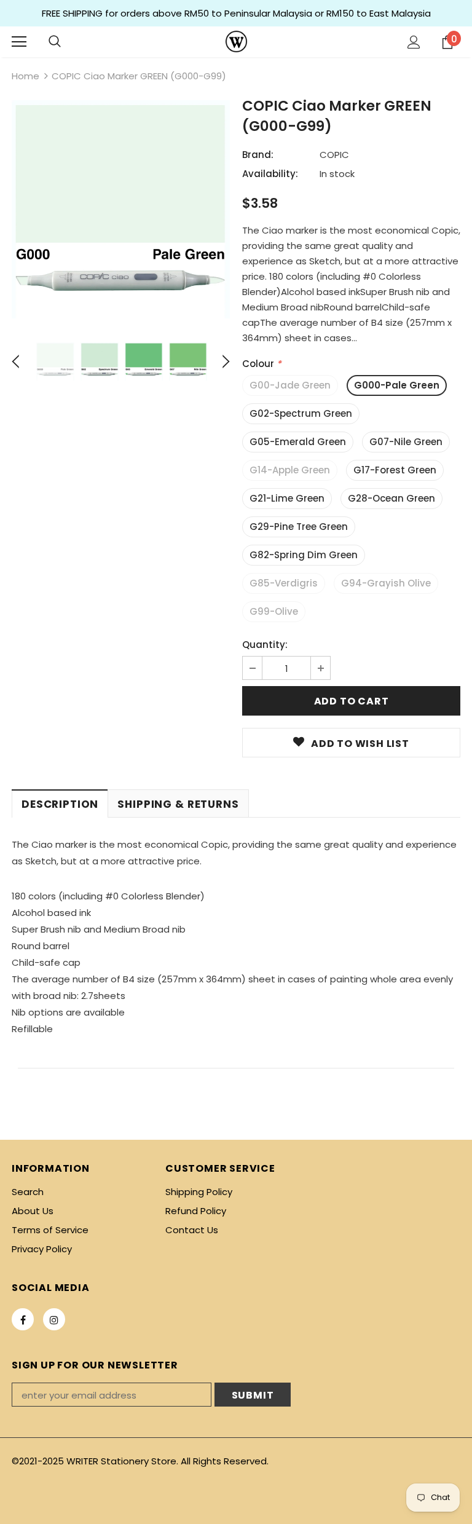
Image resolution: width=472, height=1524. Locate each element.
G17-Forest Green (394, 470)
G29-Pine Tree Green (299, 526)
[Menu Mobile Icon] (19, 41)
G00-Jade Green (290, 385)
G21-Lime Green (287, 498)
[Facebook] (23, 1319)
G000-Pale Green (396, 385)
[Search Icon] (55, 42)
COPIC (334, 154)
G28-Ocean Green (391, 498)
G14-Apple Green (290, 470)
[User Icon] (413, 42)
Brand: (257, 154)
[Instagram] (54, 1319)
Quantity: (265, 644)
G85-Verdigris (284, 583)
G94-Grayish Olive (386, 583)
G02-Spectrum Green (301, 413)
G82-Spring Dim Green (304, 554)
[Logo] (236, 41)
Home (25, 75)
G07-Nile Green (405, 441)
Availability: (270, 173)
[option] (121, 209)
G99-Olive (274, 611)
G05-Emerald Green (298, 441)
